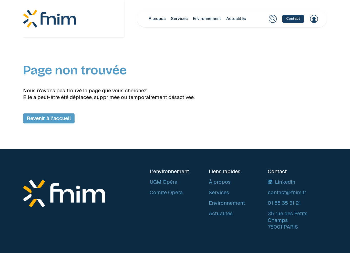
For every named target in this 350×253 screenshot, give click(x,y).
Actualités (236, 18)
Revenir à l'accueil (49, 118)
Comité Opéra (166, 192)
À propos (157, 18)
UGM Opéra (163, 182)
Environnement (207, 18)
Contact (293, 18)
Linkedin (285, 182)
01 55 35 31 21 (284, 203)
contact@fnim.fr (287, 192)
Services (179, 18)
